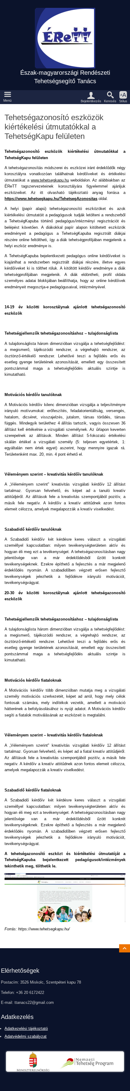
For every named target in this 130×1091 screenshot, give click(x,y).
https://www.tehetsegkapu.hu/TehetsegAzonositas (51, 198)
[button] (7, 97)
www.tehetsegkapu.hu (50, 180)
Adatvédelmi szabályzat (26, 1036)
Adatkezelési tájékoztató (26, 1028)
